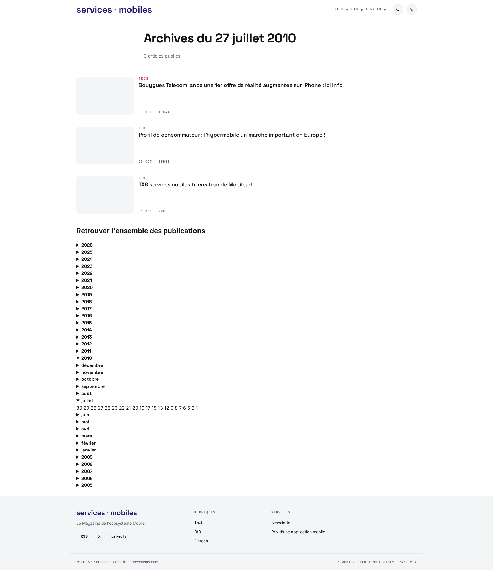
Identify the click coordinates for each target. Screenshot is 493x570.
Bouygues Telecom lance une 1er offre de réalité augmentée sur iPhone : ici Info (241, 85)
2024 (87, 259)
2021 (86, 280)
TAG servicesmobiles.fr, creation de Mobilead (195, 184)
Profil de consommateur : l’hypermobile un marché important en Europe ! (232, 134)
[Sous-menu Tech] (347, 9)
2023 (87, 266)
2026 (87, 245)
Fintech (373, 9)
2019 (86, 295)
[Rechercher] (398, 9)
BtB (354, 9)
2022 (87, 273)
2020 (87, 287)
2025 (87, 252)
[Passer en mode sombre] (411, 9)
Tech (339, 9)
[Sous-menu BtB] (362, 9)
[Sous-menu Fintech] (385, 9)
